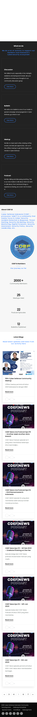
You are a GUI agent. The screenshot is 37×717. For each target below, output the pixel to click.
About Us (20, 28)
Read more (9, 392)
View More (10, 87)
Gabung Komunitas (19, 707)
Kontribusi (17, 710)
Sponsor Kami (6, 710)
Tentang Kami (6, 707)
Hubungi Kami (27, 710)
